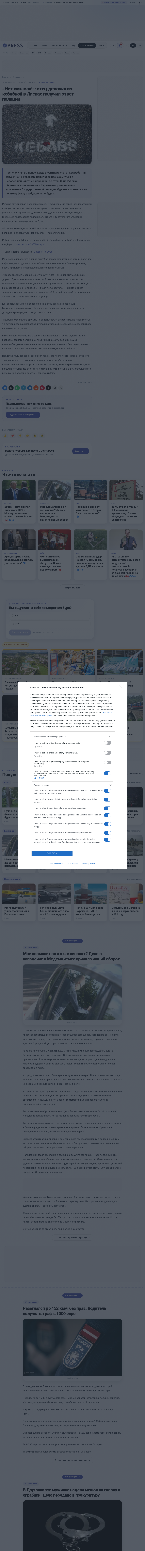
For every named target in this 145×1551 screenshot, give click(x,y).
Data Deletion (56, 863)
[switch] (107, 743)
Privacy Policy (88, 863)
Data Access (72, 863)
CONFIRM (52, 853)
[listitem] (72, 736)
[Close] (121, 688)
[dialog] (72, 775)
